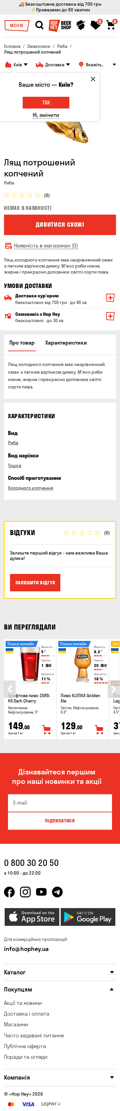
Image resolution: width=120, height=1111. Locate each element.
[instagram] (25, 892)
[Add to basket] (46, 730)
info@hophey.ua (26, 949)
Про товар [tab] (22, 342)
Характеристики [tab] (66, 342)
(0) (47, 195)
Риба (13, 443)
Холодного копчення (30, 488)
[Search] (39, 25)
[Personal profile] (81, 25)
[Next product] (114, 689)
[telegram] (57, 892)
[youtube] (41, 892)
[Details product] (30, 664)
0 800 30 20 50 (31, 862)
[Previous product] (10, 689)
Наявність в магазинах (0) (46, 245)
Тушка (14, 465)
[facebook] (9, 892)
